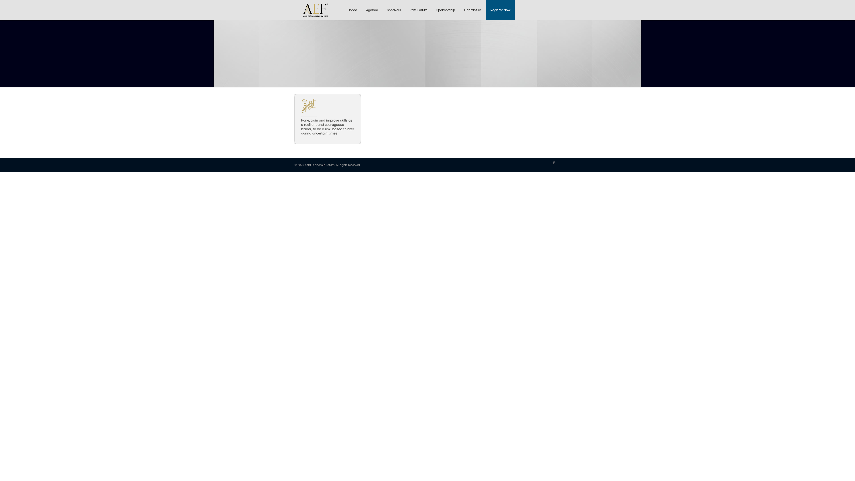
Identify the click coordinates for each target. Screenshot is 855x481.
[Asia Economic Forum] (315, 10)
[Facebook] (554, 162)
